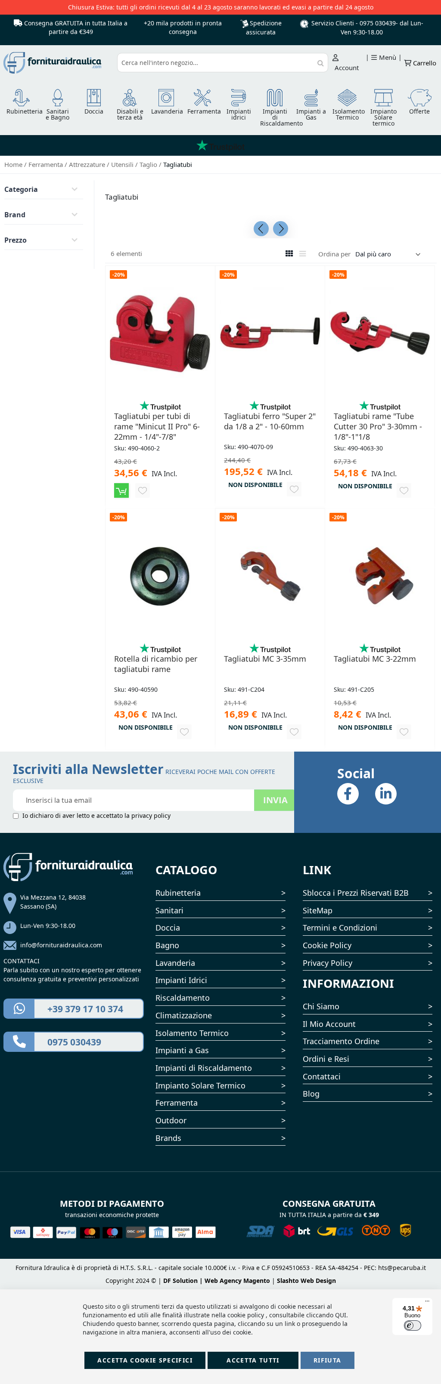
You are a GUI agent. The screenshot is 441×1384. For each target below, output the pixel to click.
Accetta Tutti (253, 1360)
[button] (142, 490)
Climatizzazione (183, 1015)
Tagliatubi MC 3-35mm (265, 658)
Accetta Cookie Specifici (144, 1360)
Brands (168, 1138)
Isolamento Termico (192, 1033)
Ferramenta (46, 164)
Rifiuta (327, 1360)
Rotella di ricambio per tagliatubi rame (155, 663)
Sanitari (169, 910)
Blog (311, 1093)
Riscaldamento (182, 998)
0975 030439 (378, 23)
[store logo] (57, 63)
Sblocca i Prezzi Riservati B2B (356, 893)
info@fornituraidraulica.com (61, 945)
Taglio (149, 164)
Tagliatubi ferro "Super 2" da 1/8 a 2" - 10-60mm (270, 421)
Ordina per (334, 254)
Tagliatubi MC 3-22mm (375, 658)
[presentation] (261, 228)
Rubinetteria (178, 893)
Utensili (123, 164)
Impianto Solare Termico (200, 1085)
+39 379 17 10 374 (85, 1009)
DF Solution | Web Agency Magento (216, 1280)
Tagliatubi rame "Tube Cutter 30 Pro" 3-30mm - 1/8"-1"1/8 (378, 426)
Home (14, 164)
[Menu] (427, 1303)
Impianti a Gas (182, 1050)
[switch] (412, 1325)
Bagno (167, 945)
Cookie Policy (327, 945)
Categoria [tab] (21, 189)
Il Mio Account (329, 1024)
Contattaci (322, 1076)
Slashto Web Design (306, 1280)
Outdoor (170, 1120)
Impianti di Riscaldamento (203, 1068)
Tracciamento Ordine (341, 1041)
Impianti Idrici (181, 980)
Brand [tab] (14, 214)
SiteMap (317, 910)
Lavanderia (175, 963)
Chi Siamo (321, 1006)
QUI (340, 1315)
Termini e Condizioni (340, 927)
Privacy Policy (327, 963)
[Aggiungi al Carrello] (121, 490)
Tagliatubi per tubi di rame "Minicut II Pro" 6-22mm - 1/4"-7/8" (157, 426)
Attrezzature (88, 164)
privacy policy (151, 815)
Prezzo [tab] (15, 240)
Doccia (167, 927)
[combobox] (222, 62)
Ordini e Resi (326, 1059)
